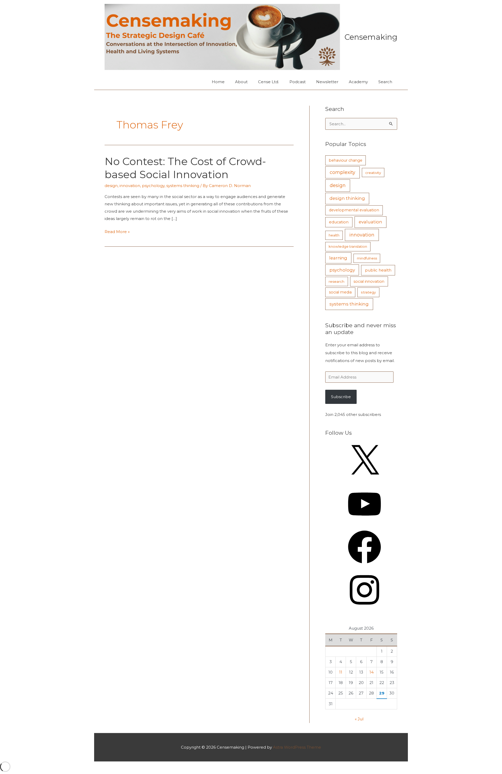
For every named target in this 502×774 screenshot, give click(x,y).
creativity (373, 173)
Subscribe (341, 396)
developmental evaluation (354, 210)
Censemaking (370, 37)
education (339, 222)
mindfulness (367, 258)
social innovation (368, 281)
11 (340, 672)
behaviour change (345, 160)
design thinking (347, 198)
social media (340, 292)
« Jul (359, 718)
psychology (153, 185)
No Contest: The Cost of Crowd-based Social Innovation (185, 167)
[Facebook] (364, 565)
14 (371, 672)
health (334, 235)
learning (338, 258)
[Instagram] (364, 608)
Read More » (117, 232)
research (336, 281)
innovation (129, 185)
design (111, 185)
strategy (368, 292)
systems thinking (182, 185)
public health (378, 270)
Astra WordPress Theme (297, 747)
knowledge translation (348, 246)
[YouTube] (364, 522)
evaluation (370, 221)
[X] (364, 479)
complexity (342, 172)
